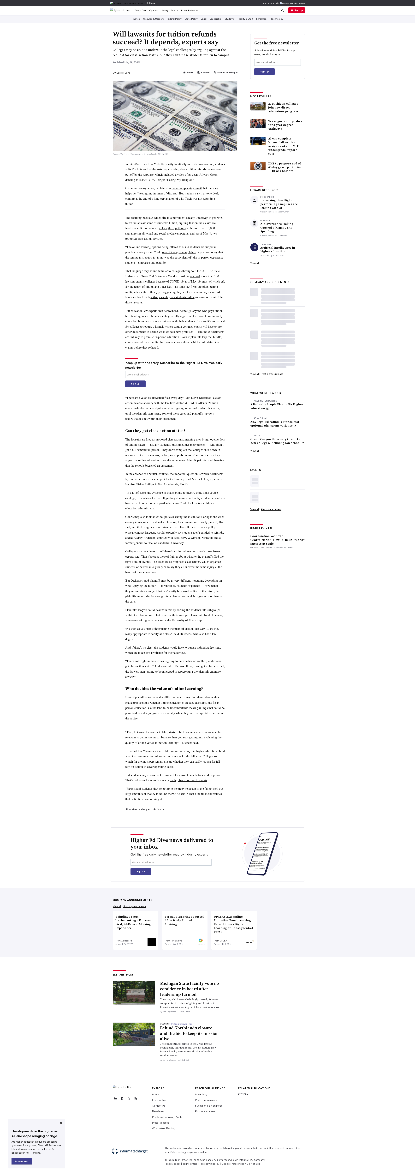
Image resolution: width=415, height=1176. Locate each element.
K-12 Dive (151, 3)
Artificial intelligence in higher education (277, 249)
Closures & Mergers (153, 18)
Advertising (201, 1094)
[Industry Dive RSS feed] (135, 1098)
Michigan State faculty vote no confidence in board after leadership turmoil (189, 988)
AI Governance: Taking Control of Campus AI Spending (276, 227)
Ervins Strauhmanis (132, 154)
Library (164, 10)
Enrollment (261, 18)
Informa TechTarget (221, 1148)
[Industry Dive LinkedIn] (115, 1098)
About (155, 1094)
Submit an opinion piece (209, 1105)
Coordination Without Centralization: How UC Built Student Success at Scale (277, 539)
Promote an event (271, 509)
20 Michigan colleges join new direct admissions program (283, 107)
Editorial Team (160, 1100)
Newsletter (158, 1111)
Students (229, 18)
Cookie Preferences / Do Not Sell (240, 1163)
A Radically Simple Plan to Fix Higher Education (276, 406)
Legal (204, 18)
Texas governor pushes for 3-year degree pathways (285, 125)
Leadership (215, 18)
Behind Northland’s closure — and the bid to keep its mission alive (189, 1033)
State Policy (191, 18)
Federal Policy (174, 18)
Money (116, 154)
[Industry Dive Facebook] (122, 1098)
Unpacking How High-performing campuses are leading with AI (279, 204)
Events (175, 10)
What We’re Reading (163, 1128)
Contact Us (158, 1105)
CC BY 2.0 (163, 154)
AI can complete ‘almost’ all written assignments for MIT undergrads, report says (283, 146)
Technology (277, 18)
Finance (136, 18)
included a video (174, 174)
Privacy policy (172, 1163)
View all (254, 263)
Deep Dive (141, 10)
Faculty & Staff (245, 18)
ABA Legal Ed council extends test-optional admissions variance (275, 424)
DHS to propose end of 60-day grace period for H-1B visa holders (285, 167)
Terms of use (190, 1163)
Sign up (298, 10)
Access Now (21, 1161)
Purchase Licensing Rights (167, 1117)
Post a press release (272, 373)
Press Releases (189, 10)
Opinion (153, 10)
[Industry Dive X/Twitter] (128, 1098)
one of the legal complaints (179, 252)
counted (195, 276)
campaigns (181, 233)
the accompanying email (187, 188)
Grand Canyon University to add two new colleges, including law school (276, 441)
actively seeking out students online (173, 297)
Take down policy (209, 1163)
